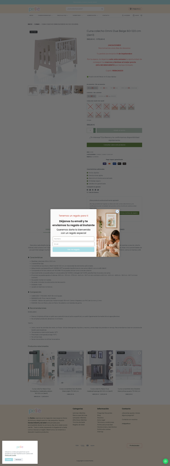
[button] (165, 461)
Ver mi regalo (73, 249)
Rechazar (18, 459)
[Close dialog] (117, 211)
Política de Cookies (10, 455)
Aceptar (9, 459)
